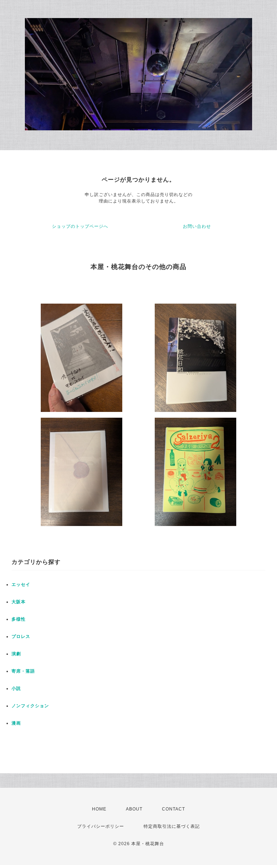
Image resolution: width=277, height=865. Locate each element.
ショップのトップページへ (80, 226)
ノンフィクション (30, 705)
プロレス (21, 636)
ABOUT (134, 809)
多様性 (19, 619)
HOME (99, 809)
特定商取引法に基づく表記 (172, 826)
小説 (16, 688)
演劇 (16, 653)
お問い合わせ (197, 226)
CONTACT (173, 809)
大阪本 (19, 601)
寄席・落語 (23, 671)
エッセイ (21, 584)
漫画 (16, 723)
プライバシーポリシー (100, 826)
